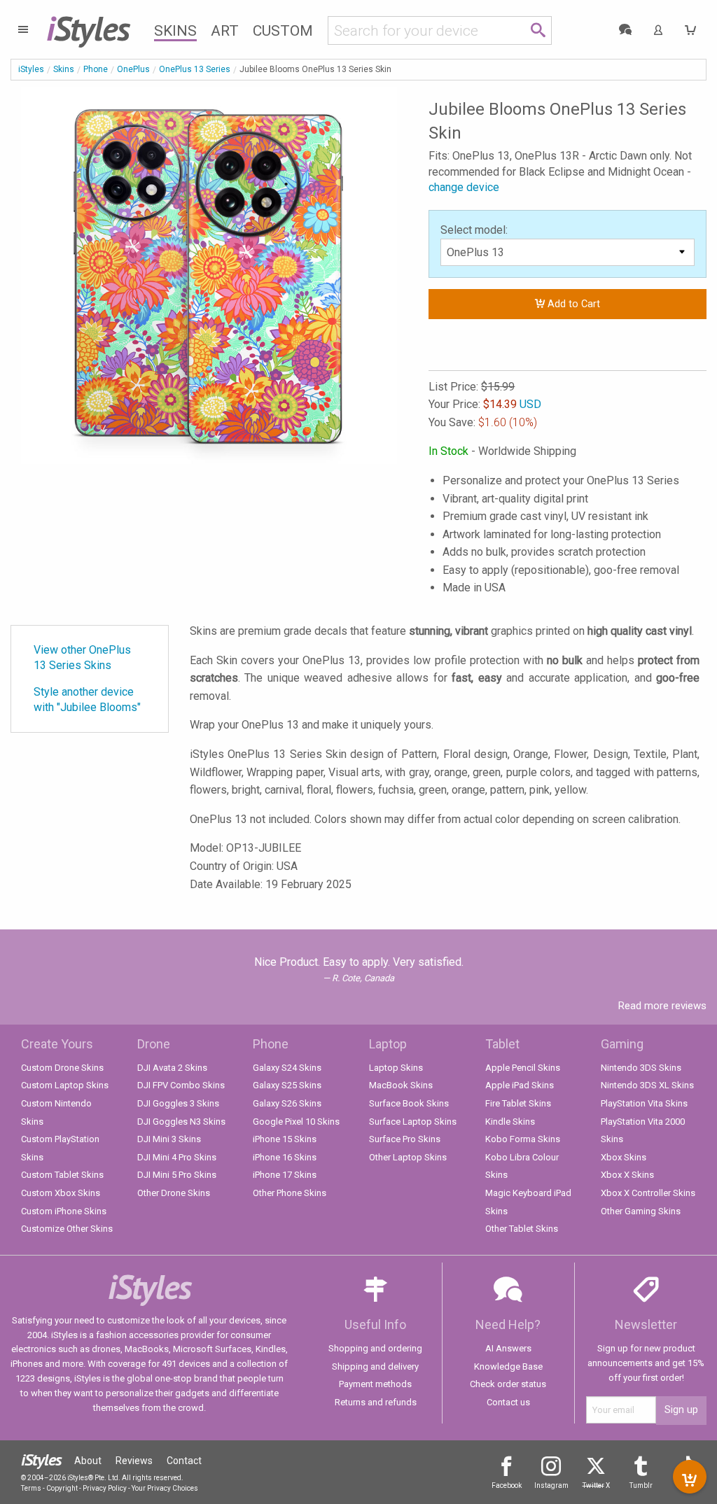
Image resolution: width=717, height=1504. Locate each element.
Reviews (134, 1460)
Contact (184, 1460)
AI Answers (508, 1348)
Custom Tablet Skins (62, 1174)
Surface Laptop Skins (413, 1121)
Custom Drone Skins (62, 1067)
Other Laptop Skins (408, 1157)
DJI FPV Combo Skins (181, 1085)
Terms (31, 1488)
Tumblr (641, 1485)
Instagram (551, 1485)
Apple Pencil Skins (522, 1067)
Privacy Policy (105, 1488)
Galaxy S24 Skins (287, 1067)
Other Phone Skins (289, 1193)
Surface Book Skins (409, 1103)
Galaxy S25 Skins (287, 1085)
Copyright (62, 1488)
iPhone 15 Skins (284, 1139)
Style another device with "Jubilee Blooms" (87, 699)
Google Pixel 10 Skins (296, 1121)
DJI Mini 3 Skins (169, 1139)
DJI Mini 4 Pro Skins (176, 1157)
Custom (283, 30)
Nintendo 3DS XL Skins (647, 1085)
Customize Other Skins (67, 1228)
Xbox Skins (623, 1157)
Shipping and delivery (375, 1366)
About (88, 1460)
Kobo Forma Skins (522, 1139)
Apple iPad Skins (519, 1085)
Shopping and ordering (375, 1348)
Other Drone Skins (173, 1193)
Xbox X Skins (627, 1174)
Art (225, 30)
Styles (88, 28)
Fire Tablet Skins (518, 1103)
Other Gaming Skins (641, 1211)
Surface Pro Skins (404, 1139)
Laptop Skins (396, 1067)
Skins (175, 30)
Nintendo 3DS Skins (641, 1067)
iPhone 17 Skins (284, 1174)
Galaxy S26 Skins (287, 1103)
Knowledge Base (508, 1366)
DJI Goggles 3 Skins (178, 1103)
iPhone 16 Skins (284, 1157)
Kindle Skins (510, 1121)
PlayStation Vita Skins (644, 1103)
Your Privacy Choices (165, 1488)
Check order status (508, 1384)
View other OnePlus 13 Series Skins (82, 657)
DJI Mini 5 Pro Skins (176, 1174)
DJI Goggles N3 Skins (181, 1121)
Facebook (507, 1485)
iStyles (31, 69)
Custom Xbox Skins (60, 1193)
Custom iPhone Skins (63, 1211)
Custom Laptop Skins (65, 1085)
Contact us (508, 1402)
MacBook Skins (401, 1085)
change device (464, 187)
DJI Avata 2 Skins (172, 1067)
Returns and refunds (376, 1402)
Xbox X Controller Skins (648, 1193)
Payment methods (375, 1384)
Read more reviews (662, 1005)
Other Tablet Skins (521, 1228)
